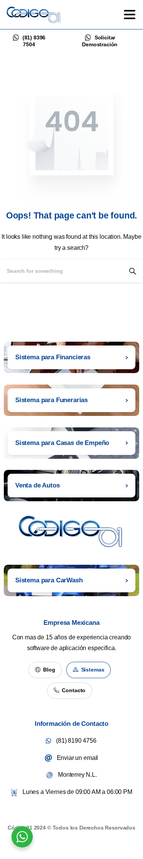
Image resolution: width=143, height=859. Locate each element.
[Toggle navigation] (129, 14)
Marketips (88, 838)
